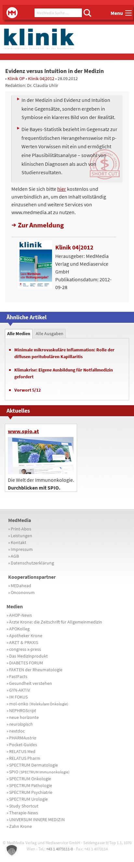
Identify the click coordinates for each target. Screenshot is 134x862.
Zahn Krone (20, 826)
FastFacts (18, 676)
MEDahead (21, 586)
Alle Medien (18, 333)
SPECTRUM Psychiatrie (30, 792)
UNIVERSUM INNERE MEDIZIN (37, 819)
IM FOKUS (18, 697)
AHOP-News (20, 615)
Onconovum (23, 592)
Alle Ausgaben (49, 333)
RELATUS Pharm (24, 758)
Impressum (22, 549)
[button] (11, 850)
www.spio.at (23, 431)
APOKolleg (19, 629)
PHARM (22, 738)
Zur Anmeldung (41, 225)
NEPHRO (22, 710)
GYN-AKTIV (19, 690)
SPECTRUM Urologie (28, 799)
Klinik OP (16, 78)
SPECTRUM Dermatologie (33, 765)
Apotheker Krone (25, 635)
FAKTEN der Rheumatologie (35, 670)
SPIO (39, 772)
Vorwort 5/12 (27, 390)
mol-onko (38, 704)
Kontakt (18, 542)
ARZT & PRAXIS (23, 642)
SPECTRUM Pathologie (30, 785)
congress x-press (25, 649)
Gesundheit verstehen (30, 683)
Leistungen (21, 535)
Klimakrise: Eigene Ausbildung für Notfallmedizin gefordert (63, 373)
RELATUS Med (22, 751)
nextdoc (17, 731)
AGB (15, 556)
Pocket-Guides (23, 744)
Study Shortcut (23, 806)
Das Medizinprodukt (28, 656)
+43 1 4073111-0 (59, 849)
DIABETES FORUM (26, 663)
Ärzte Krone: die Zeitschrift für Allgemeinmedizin (55, 622)
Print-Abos (21, 529)
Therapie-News (23, 813)
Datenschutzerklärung (32, 563)
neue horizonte (24, 717)
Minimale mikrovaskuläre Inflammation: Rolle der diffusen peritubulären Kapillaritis (64, 353)
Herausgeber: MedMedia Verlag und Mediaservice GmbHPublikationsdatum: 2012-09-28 (83, 267)
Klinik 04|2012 (41, 78)
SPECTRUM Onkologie (30, 779)
